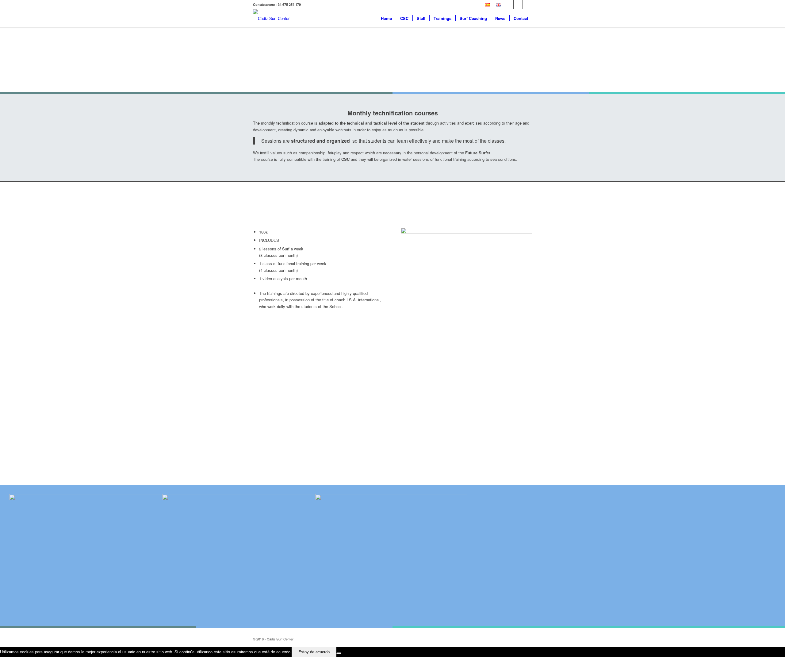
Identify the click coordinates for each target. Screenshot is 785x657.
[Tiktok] (518, 4)
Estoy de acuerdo (314, 652)
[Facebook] (508, 4)
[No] (338, 653)
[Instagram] (527, 4)
